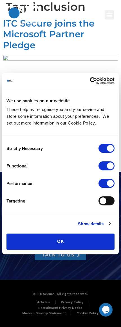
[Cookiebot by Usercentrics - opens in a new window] (90, 80)
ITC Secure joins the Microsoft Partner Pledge (49, 34)
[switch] (106, 165)
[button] (109, 14)
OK (60, 241)
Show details (91, 223)
